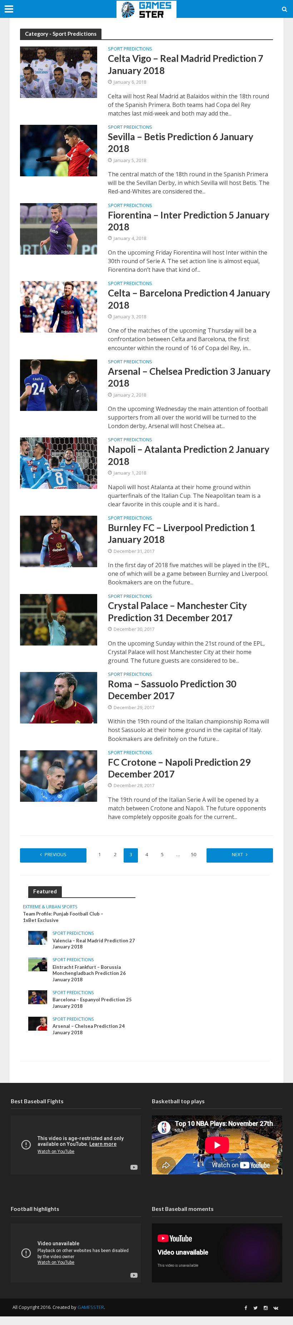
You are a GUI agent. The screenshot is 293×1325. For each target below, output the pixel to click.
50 (193, 854)
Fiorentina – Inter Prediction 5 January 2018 (188, 220)
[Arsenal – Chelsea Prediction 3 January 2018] (58, 384)
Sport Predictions (130, 49)
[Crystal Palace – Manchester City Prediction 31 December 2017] (58, 619)
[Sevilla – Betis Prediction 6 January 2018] (58, 150)
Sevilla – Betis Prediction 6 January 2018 (180, 142)
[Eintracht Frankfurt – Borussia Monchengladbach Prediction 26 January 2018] (37, 963)
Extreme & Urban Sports (50, 907)
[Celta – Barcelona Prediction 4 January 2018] (58, 306)
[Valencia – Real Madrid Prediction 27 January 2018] (37, 937)
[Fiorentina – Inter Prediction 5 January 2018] (58, 228)
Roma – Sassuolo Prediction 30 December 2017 (172, 689)
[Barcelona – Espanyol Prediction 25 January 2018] (37, 996)
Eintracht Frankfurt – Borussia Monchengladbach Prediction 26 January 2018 (89, 973)
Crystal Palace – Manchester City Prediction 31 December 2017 (177, 611)
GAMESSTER (91, 1307)
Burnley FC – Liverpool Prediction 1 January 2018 (181, 533)
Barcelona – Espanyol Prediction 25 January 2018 (92, 1003)
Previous (55, 854)
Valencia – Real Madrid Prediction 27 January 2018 (94, 944)
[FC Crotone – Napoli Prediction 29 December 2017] (58, 775)
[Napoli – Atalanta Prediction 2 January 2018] (58, 463)
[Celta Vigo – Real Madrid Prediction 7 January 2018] (58, 72)
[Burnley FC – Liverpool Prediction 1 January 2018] (58, 541)
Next (237, 854)
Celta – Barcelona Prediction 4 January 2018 (189, 298)
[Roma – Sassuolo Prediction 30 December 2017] (58, 697)
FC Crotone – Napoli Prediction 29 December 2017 (179, 768)
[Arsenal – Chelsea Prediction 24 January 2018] (37, 1023)
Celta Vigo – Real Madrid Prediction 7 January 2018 (185, 64)
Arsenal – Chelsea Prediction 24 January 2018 (89, 1029)
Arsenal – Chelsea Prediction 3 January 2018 (189, 377)
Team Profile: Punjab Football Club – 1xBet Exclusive (63, 917)
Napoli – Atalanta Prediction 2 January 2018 (188, 455)
